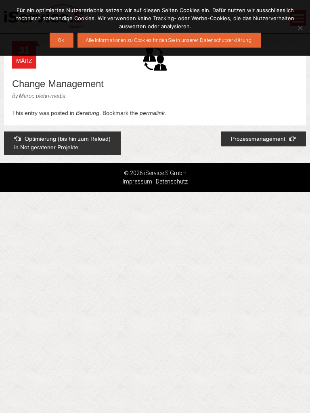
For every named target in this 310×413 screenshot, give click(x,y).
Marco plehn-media (42, 96)
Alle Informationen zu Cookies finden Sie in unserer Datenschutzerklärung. (169, 40)
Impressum (137, 181)
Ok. (61, 40)
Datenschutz (172, 181)
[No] (300, 28)
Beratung (87, 113)
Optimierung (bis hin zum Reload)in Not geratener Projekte (62, 143)
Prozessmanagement (258, 139)
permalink (152, 113)
